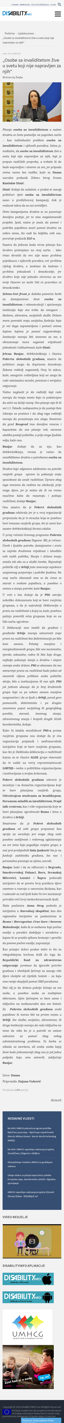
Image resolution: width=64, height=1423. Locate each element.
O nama (14, 4)
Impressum (25, 4)
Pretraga (59, 4)
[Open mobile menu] (57, 14)
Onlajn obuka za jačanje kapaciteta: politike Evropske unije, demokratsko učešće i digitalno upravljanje (32, 1179)
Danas (15, 1075)
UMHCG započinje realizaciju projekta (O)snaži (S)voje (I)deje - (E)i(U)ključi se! (31, 1194)
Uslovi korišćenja (40, 4)
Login (53, 4)
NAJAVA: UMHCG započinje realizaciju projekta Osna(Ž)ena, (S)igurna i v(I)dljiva (31, 1151)
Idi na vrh (56, 1100)
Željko (19, 77)
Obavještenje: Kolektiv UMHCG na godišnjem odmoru (30, 1164)
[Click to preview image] (32, 101)
